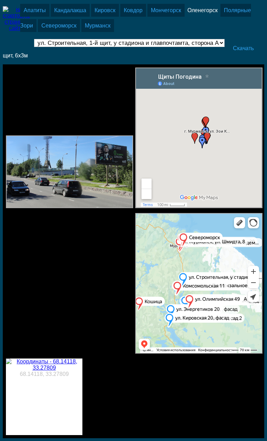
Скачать (243, 48)
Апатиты (35, 10)
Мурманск (98, 26)
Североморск (58, 26)
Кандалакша (70, 10)
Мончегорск (166, 10)
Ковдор (133, 10)
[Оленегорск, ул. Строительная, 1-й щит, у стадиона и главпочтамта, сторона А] (69, 206)
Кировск (105, 10)
